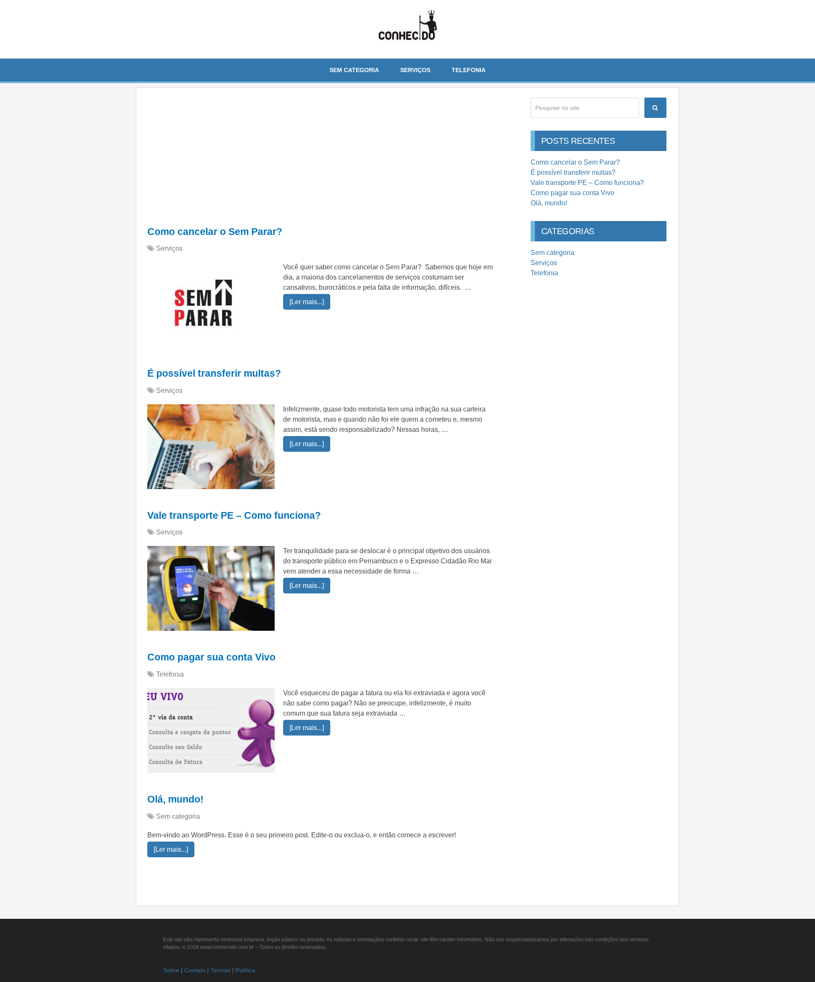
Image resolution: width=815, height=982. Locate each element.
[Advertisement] (321, 161)
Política (245, 970)
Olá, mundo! (175, 799)
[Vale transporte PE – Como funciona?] (211, 588)
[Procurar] (655, 108)
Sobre (171, 970)
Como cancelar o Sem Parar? (214, 231)
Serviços (415, 70)
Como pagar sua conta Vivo (211, 657)
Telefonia (469, 70)
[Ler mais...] (306, 301)
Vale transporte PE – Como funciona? (234, 515)
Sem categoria (354, 70)
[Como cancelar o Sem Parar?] (211, 304)
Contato (194, 970)
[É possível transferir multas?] (211, 446)
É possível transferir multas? (214, 373)
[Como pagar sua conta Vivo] (211, 730)
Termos (220, 970)
